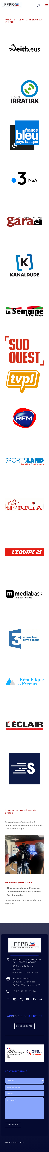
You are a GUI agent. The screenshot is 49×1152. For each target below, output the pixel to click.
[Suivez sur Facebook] (8, 999)
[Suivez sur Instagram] (14, 999)
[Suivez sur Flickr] (41, 999)
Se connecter (24, 1026)
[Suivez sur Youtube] (27, 999)
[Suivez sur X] (21, 999)
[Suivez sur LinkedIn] (34, 999)
